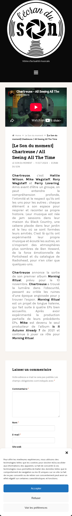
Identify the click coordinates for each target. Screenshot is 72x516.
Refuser (36, 498)
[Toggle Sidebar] (36, 72)
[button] (67, 452)
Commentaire (20, 389)
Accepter (36, 488)
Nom (15, 422)
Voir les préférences (36, 507)
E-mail (16, 434)
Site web (16, 446)
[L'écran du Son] (36, 57)
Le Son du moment (22, 163)
